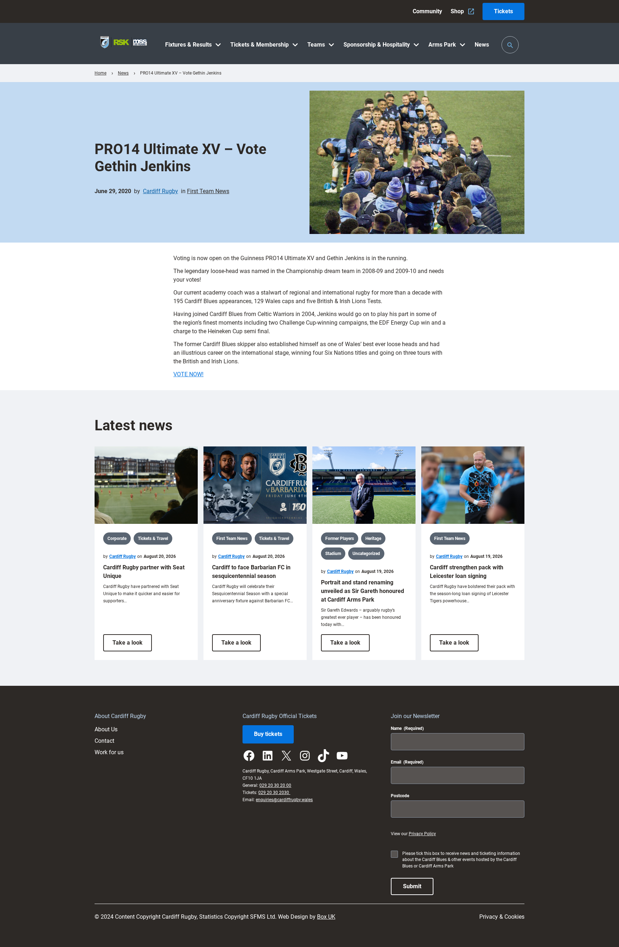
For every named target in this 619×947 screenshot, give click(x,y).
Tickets (503, 11)
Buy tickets (268, 734)
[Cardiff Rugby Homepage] (123, 43)
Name (407, 728)
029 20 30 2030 (274, 792)
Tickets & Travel (153, 538)
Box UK (326, 916)
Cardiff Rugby (160, 191)
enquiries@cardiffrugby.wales (284, 799)
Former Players (339, 538)
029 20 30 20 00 (275, 785)
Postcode (400, 795)
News (123, 73)
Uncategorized (366, 553)
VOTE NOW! (188, 374)
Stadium (333, 553)
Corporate (116, 538)
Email (407, 762)
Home (100, 73)
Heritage (373, 538)
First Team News (208, 191)
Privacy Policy (422, 833)
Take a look (132, 645)
